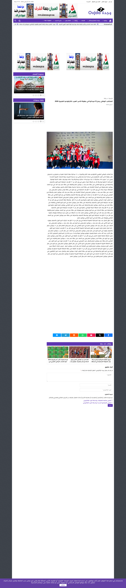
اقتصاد (83, 20)
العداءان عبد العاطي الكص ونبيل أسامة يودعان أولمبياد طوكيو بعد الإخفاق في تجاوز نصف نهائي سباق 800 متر (79, 363)
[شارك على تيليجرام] (65, 335)
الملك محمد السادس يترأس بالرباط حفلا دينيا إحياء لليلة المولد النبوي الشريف (100, 24)
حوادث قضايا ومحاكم (94, 20)
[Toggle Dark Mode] (19, 21)
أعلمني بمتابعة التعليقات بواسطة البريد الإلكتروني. (97, 400)
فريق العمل (104, 2)
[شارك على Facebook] (108, 335)
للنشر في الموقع (96, 2)
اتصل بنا (89, 2)
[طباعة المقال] (57, 335)
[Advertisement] (63, 39)
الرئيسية (110, 20)
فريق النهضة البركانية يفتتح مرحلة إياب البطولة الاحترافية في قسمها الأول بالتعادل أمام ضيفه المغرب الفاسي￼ (101, 363)
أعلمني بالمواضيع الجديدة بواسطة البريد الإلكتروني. (97, 403)
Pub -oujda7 (47, 20)
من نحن (110, 2)
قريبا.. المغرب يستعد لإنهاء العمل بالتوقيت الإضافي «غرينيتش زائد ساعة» (61, 24)
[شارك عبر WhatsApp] (82, 335)
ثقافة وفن (68, 20)
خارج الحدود (58, 20)
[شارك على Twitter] (100, 335)
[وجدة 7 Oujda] (95, 11)
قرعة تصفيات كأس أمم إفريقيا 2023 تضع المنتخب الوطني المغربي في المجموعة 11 (58, 362)
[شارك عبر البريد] (91, 335)
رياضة (76, 20)
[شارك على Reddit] (74, 335)
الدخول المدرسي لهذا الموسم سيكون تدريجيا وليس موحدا (25, 24)
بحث (15, 21)
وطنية (105, 20)
